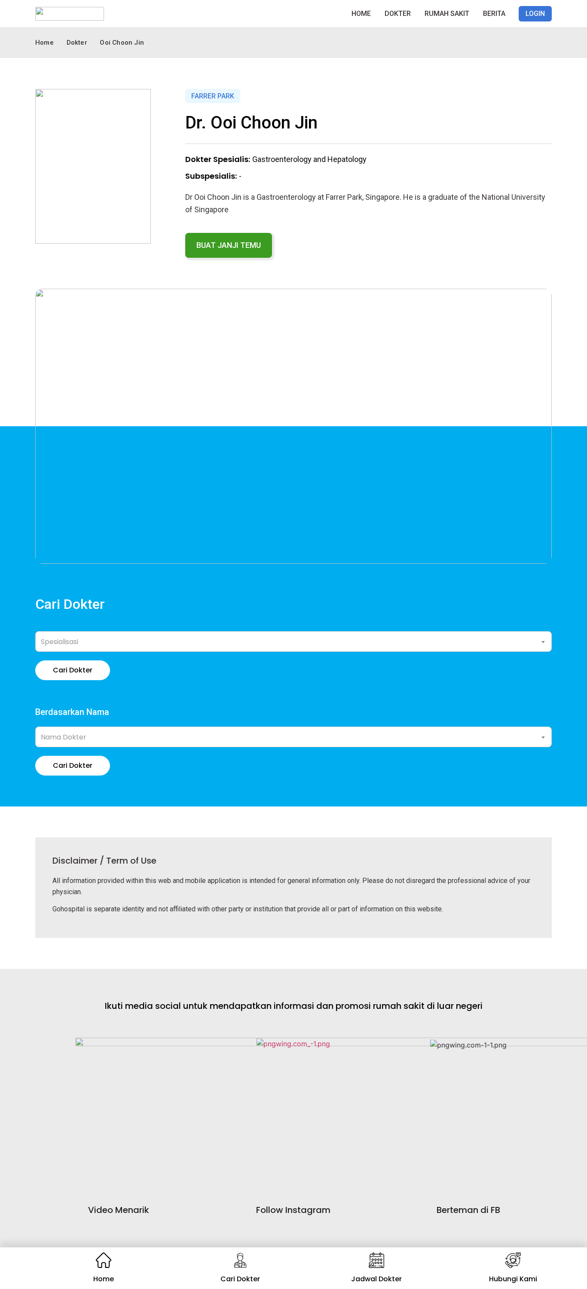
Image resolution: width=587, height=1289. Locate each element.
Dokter (398, 13)
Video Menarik (118, 1210)
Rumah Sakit (447, 13)
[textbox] (61, 641)
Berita (494, 13)
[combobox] (293, 641)
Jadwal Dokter (376, 1279)
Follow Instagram (293, 1210)
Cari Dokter (72, 670)
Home (361, 13)
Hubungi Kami (513, 1279)
